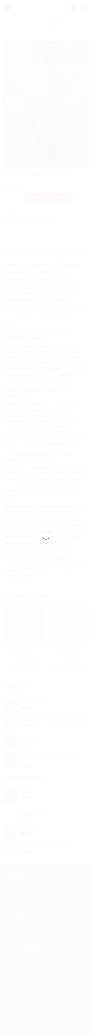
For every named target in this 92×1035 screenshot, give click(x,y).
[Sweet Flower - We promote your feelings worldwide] (46, 512)
